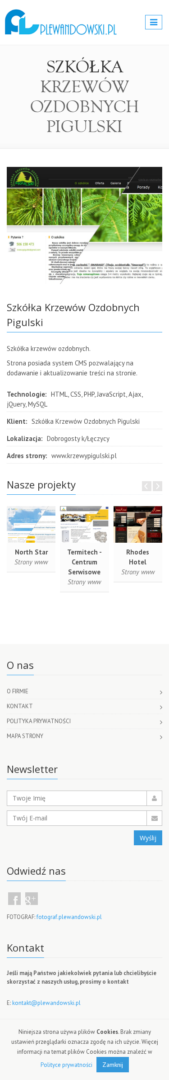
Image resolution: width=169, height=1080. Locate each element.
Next (157, 486)
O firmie (17, 691)
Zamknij (112, 1065)
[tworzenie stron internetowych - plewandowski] (61, 13)
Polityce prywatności (66, 1065)
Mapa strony (25, 736)
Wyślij (148, 838)
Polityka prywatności (39, 721)
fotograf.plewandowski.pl (69, 917)
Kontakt (20, 706)
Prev (146, 486)
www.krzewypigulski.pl (84, 455)
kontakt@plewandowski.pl (46, 1003)
